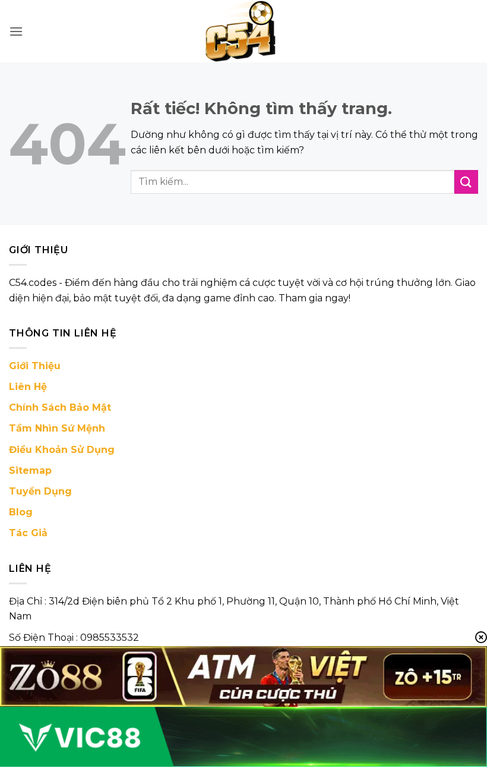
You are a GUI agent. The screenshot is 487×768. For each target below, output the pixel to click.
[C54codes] (243, 31)
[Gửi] (466, 181)
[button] (16, 31)
